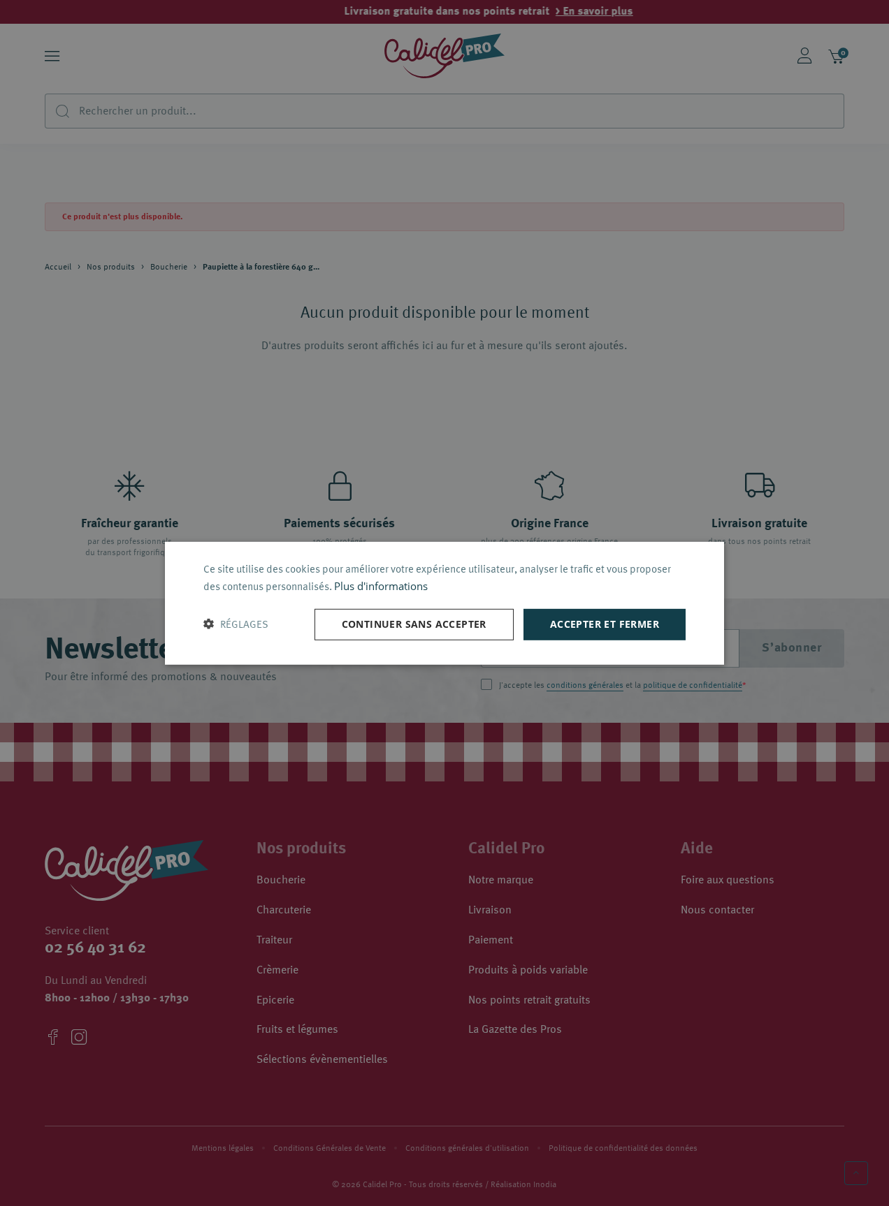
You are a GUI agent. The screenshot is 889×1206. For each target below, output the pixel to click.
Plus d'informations (381, 586)
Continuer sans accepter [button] (414, 624)
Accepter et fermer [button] (604, 624)
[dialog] (444, 602)
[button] (235, 624)
